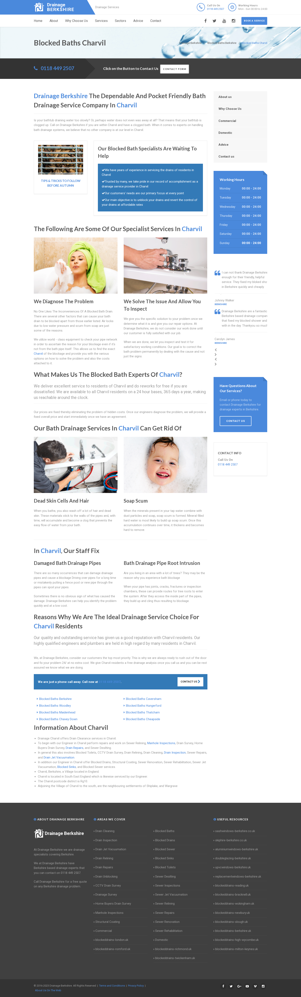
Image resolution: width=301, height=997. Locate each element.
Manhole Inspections (161, 743)
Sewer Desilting (165, 876)
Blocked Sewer (165, 849)
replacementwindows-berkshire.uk (238, 876)
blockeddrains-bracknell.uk (233, 894)
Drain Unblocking (106, 876)
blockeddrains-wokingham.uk (234, 903)
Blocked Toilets (165, 867)
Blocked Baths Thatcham (143, 712)
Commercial (227, 121)
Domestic (225, 133)
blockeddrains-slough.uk (231, 922)
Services (101, 21)
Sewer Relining (165, 903)
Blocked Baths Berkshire (55, 699)
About (54, 21)
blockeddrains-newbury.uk (232, 913)
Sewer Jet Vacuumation (171, 894)
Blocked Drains (165, 840)
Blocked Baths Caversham (143, 699)
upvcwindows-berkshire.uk (233, 867)
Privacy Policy (136, 985)
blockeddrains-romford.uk (112, 949)
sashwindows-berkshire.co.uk (235, 831)
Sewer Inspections (167, 885)
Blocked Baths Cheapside (143, 719)
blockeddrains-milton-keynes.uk (236, 949)
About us (225, 97)
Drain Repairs (74, 748)
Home (38, 21)
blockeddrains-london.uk (111, 940)
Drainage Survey (106, 894)
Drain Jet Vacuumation (59, 757)
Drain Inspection (175, 752)
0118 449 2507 (215, 8)
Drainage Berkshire (64, 833)
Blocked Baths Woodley (55, 705)
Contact (155, 21)
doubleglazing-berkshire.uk (233, 858)
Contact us (226, 156)
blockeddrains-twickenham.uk (175, 958)
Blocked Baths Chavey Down (58, 719)
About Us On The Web (48, 990)
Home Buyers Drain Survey (113, 903)
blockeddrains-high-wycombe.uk (237, 940)
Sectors (120, 21)
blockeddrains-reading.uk (232, 885)
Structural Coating (107, 922)
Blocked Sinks (66, 767)
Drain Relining (104, 858)
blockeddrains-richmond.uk (173, 949)
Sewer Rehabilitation (168, 931)
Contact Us (189, 681)
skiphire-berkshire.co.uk (231, 840)
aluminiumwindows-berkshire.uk (236, 849)
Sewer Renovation (167, 922)
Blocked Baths (164, 831)
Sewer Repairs (164, 913)
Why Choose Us (76, 21)
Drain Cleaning (104, 831)
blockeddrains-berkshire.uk (233, 931)
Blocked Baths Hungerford (143, 705)
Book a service (254, 20)
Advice (138, 21)
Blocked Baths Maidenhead (57, 712)
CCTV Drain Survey (108, 885)
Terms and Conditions (112, 985)
